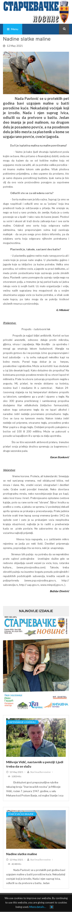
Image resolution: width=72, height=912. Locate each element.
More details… (37, 906)
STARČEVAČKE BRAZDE (21, 814)
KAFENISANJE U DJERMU (22, 722)
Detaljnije (35, 756)
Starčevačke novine (40, 772)
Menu (14, 29)
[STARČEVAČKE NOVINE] (36, 11)
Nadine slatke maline (21, 854)
